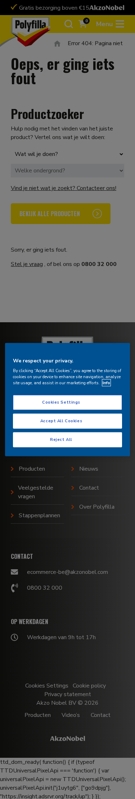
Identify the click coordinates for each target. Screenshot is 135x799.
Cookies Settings (61, 402)
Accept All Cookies (61, 421)
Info (106, 383)
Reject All (61, 439)
